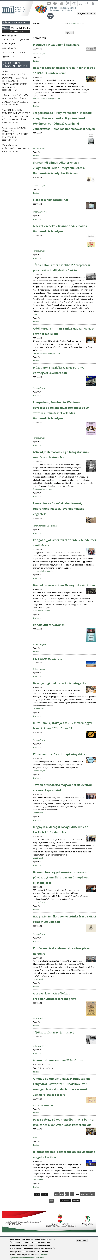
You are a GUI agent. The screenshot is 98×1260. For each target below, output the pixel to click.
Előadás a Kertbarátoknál (50, 200)
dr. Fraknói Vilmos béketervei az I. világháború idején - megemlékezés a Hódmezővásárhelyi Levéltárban (59, 168)
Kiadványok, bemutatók (42, 571)
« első (37, 1194)
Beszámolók (38, 813)
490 (61, 1194)
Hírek (35, 314)
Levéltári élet (38, 709)
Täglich (6, 28)
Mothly (26, 28)
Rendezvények (39, 53)
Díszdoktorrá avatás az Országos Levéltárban (64, 585)
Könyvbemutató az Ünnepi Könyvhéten (60, 754)
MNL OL (15, 90)
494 (82, 1194)
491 (66, 1194)
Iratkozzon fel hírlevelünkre (48, 3)
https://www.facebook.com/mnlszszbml (55, 3)
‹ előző (44, 1194)
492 (72, 1194)
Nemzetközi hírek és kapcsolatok (46, 98)
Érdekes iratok (39, 669)
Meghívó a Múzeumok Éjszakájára (56, 44)
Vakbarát (74, 3)
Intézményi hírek (39, 212)
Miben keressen (75, 23)
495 (87, 1194)
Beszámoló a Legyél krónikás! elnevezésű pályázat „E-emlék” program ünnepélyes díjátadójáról (61, 877)
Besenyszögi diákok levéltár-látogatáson (61, 683)
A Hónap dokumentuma (43, 1105)
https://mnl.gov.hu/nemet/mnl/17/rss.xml (68, 3)
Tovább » (37, 61)
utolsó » (76, 1200)
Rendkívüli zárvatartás (49, 625)
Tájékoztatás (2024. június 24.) (53, 1032)
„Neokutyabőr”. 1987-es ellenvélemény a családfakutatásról (15, 99)
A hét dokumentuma (41, 610)
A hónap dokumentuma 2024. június (58, 1060)
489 (56, 1194)
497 (51, 1200)
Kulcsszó (37, 23)
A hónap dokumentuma (42, 489)
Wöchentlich (16, 28)
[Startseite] (15, 9)
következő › (66, 1200)
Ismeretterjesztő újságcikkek (45, 526)
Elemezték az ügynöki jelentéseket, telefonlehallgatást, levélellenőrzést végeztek (58, 509)
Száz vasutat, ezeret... (48, 658)
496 (92, 1194)
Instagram (61, 3)
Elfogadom (81, 1240)
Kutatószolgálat (39, 644)
